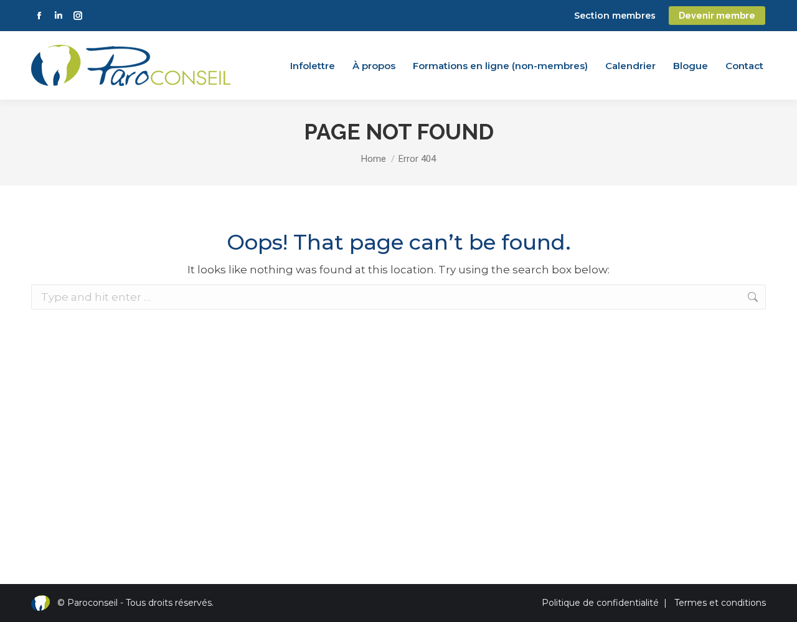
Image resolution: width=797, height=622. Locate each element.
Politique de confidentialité (600, 602)
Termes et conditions (720, 602)
